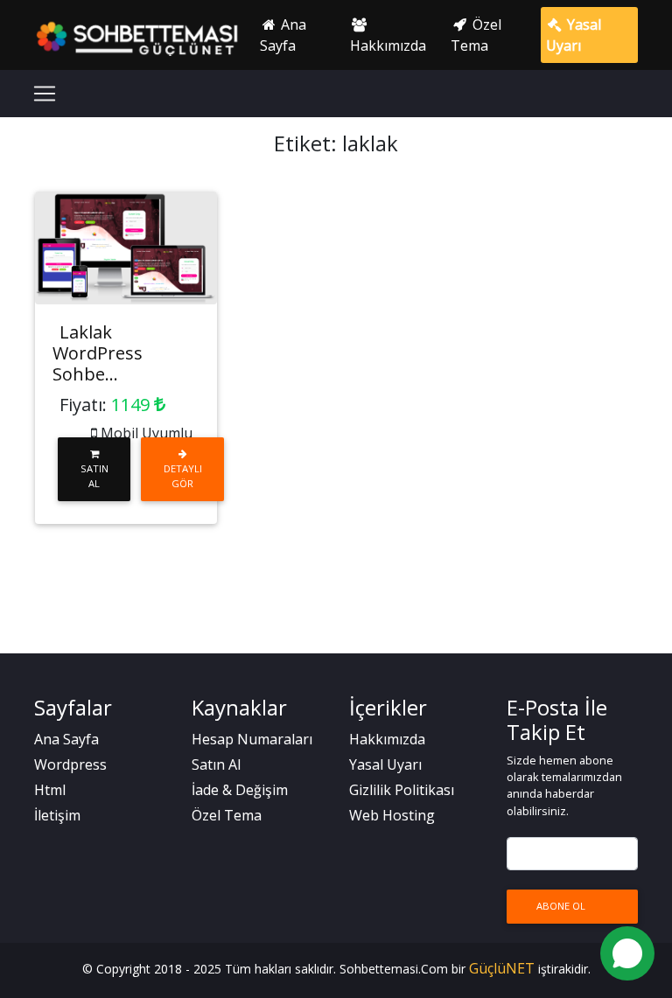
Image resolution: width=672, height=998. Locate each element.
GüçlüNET (503, 968)
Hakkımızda (388, 45)
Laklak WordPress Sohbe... (97, 353)
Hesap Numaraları (252, 739)
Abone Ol (560, 905)
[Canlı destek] (627, 953)
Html (50, 789)
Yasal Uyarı (574, 35)
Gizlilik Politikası (401, 789)
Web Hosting (392, 815)
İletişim (57, 815)
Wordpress (70, 764)
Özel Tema (476, 35)
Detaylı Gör (183, 476)
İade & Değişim (240, 789)
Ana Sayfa (283, 35)
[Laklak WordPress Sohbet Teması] (126, 248)
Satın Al (94, 476)
